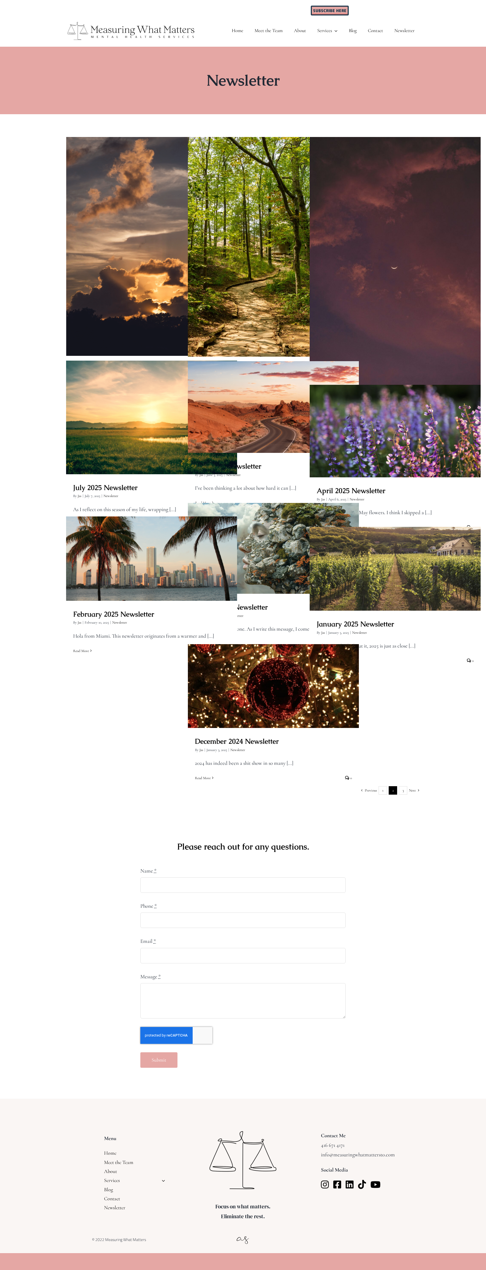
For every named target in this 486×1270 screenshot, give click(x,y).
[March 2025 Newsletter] (273, 548)
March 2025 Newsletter (273, 543)
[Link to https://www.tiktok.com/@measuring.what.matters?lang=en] (362, 1184)
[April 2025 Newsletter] (395, 431)
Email (148, 941)
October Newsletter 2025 (151, 241)
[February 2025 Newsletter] (151, 558)
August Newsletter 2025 (395, 260)
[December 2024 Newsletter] (273, 686)
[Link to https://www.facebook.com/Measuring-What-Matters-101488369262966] (337, 1184)
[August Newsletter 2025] (395, 265)
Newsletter (111, 496)
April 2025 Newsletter (395, 425)
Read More (81, 651)
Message (150, 976)
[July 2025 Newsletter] (151, 417)
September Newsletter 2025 (273, 241)
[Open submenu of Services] (162, 1180)
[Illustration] (243, 1235)
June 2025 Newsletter (273, 402)
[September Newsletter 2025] (273, 247)
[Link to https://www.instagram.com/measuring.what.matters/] (325, 1184)
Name (148, 870)
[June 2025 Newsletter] (273, 407)
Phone (148, 906)
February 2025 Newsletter (151, 553)
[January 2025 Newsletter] (395, 569)
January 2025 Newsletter (395, 563)
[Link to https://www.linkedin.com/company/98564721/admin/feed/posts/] (350, 1184)
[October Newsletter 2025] (151, 246)
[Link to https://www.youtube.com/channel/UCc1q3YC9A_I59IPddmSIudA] (375, 1184)
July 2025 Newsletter (151, 412)
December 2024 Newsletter (273, 681)
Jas (79, 496)
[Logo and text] (131, 24)
